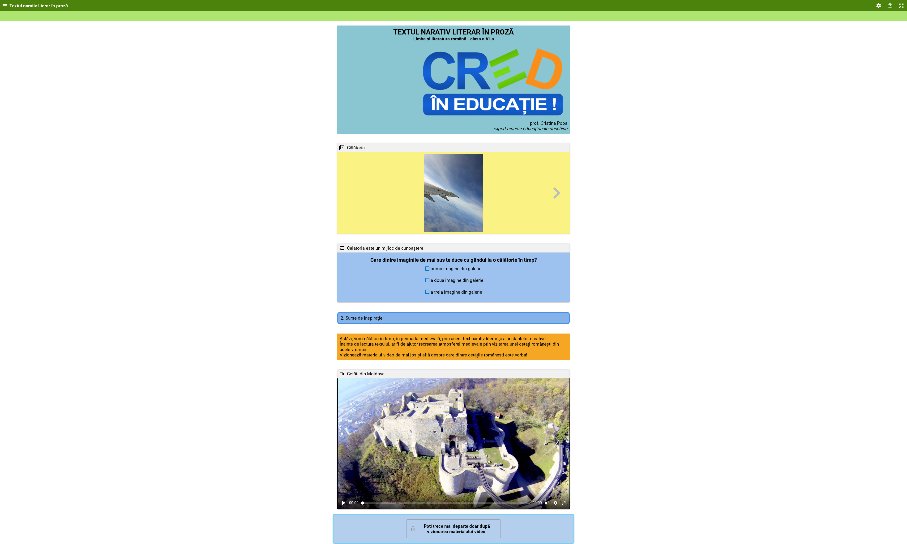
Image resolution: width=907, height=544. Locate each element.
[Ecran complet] (901, 5)
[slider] (446, 503)
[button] (453, 268)
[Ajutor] (890, 5)
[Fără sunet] (547, 503)
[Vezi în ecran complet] (563, 503)
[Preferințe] (878, 5)
